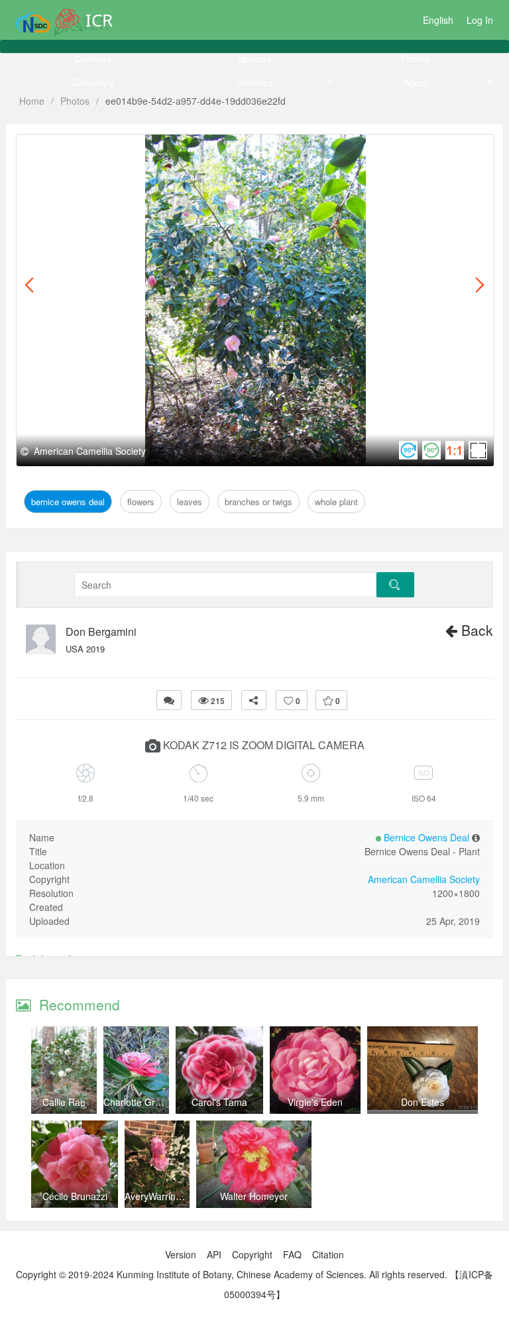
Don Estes (422, 1102)
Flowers (147, 149)
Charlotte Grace (136, 1102)
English (438, 20)
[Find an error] (169, 700)
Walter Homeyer (254, 1196)
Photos (415, 58)
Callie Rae (63, 1102)
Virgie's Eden (315, 1102)
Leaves (189, 149)
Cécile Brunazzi (74, 1196)
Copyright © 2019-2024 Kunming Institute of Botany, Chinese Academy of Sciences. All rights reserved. (231, 1274)
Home (31, 100)
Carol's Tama (219, 1102)
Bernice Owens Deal (74, 149)
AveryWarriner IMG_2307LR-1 (188, 1196)
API (214, 1254)
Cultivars (93, 58)
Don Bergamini (101, 632)
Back (475, 630)
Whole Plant (334, 149)
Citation (328, 1254)
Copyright (252, 1254)
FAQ (292, 1254)
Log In (480, 20)
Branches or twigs (255, 149)
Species (254, 58)
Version (180, 1254)
